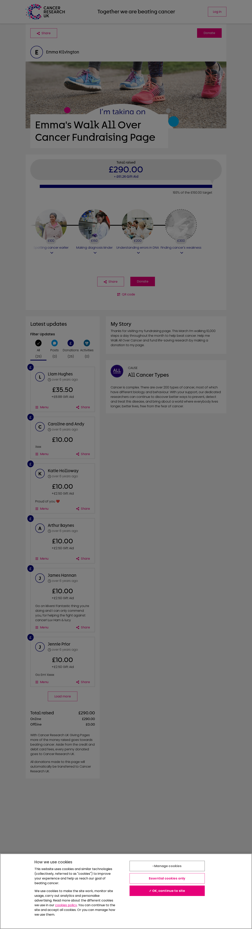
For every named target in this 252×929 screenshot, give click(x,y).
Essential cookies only (167, 878)
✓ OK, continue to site (167, 891)
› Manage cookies (167, 866)
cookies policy (66, 905)
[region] (126, 891)
